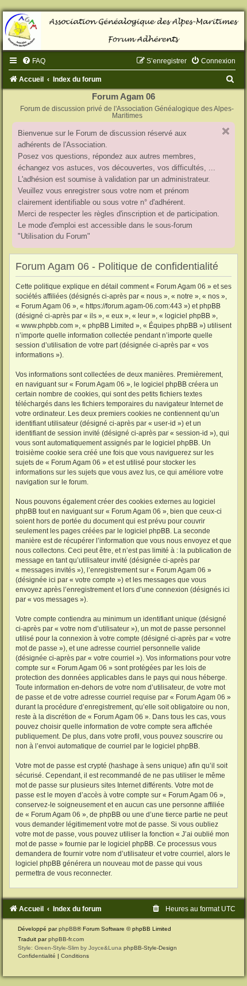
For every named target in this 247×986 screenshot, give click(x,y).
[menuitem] (33, 61)
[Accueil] (123, 31)
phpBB (68, 929)
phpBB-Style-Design (150, 948)
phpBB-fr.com (66, 939)
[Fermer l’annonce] (225, 131)
